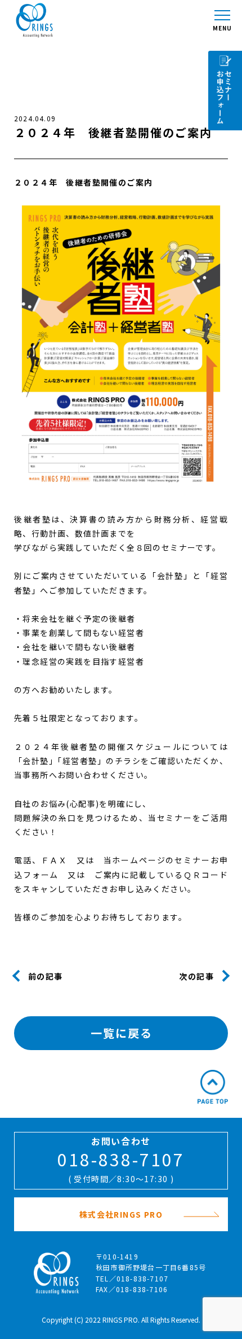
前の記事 (45, 975)
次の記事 (196, 975)
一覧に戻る (122, 1033)
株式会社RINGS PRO (121, 1214)
